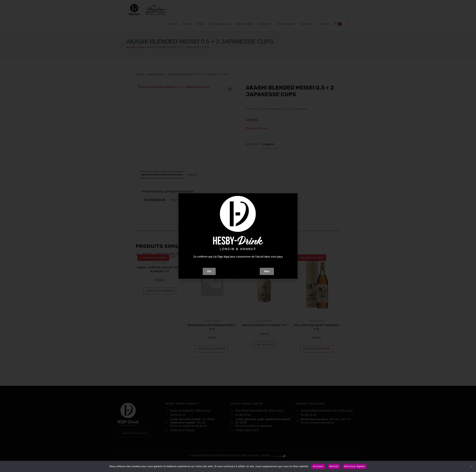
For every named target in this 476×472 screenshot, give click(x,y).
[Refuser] (471, 466)
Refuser (334, 466)
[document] (238, 236)
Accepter (318, 466)
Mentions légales (354, 466)
